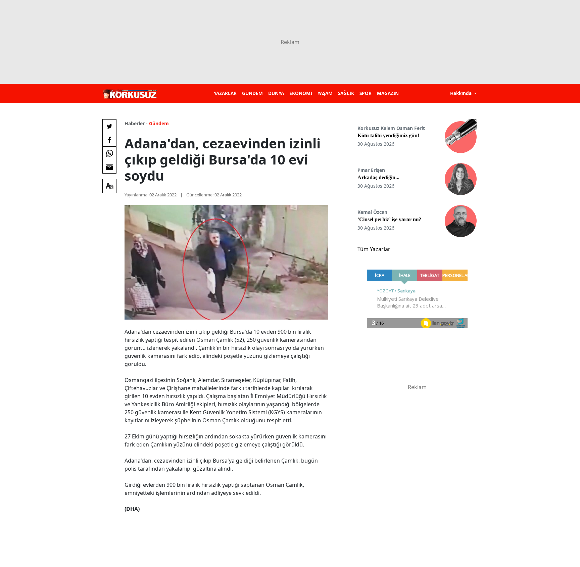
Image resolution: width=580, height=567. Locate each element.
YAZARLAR (225, 93)
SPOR (365, 93)
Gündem (159, 123)
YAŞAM (325, 93)
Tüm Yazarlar (373, 249)
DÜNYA (276, 93)
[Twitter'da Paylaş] (109, 126)
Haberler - (136, 123)
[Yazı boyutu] (109, 186)
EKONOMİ (300, 93)
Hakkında (461, 93)
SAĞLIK (346, 93)
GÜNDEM (252, 93)
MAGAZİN (388, 93)
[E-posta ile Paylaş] (109, 166)
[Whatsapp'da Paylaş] (109, 153)
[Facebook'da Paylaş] (109, 139)
